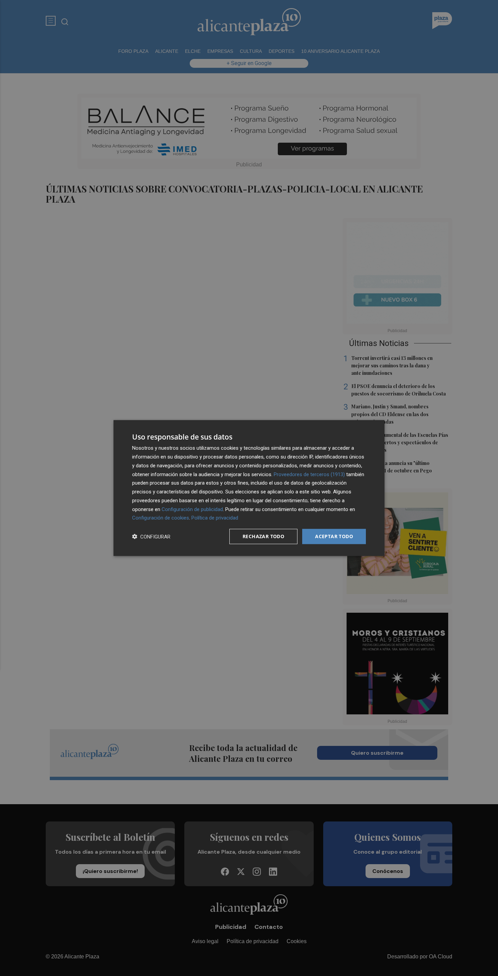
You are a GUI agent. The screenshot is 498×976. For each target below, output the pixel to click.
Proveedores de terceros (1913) (309, 474)
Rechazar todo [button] (263, 536)
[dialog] (249, 488)
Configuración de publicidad (192, 509)
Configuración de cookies (160, 518)
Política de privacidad (214, 518)
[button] (151, 537)
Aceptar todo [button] (334, 536)
